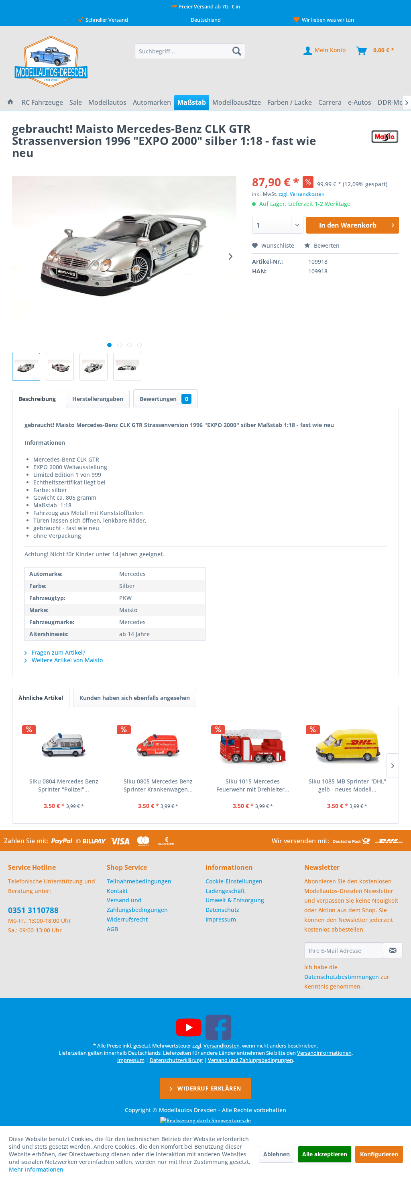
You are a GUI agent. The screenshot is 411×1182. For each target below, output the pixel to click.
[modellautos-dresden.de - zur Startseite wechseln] (51, 61)
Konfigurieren (379, 1154)
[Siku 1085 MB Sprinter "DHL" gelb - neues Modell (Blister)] (347, 745)
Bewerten (326, 245)
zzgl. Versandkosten (302, 194)
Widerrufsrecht (127, 919)
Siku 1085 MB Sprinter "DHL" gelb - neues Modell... (347, 785)
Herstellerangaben (97, 399)
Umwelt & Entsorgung (235, 900)
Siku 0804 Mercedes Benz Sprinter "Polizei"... (63, 785)
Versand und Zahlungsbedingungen (137, 904)
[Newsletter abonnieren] (393, 950)
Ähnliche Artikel (40, 698)
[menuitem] (190, 51)
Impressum (221, 919)
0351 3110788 (33, 910)
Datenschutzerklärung (176, 1060)
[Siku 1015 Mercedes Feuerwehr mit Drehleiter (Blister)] (253, 745)
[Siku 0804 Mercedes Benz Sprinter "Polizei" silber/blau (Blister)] (63, 745)
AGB (112, 929)
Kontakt (117, 891)
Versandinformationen (324, 1052)
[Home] (10, 102)
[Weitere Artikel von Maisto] (385, 136)
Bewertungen (164, 399)
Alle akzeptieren (324, 1154)
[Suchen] (236, 51)
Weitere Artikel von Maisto (66, 660)
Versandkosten (221, 1045)
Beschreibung (37, 399)
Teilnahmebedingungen (139, 881)
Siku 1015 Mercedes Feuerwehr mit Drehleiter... (252, 785)
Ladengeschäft (225, 891)
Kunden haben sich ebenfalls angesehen (134, 698)
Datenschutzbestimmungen (341, 977)
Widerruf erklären (208, 1088)
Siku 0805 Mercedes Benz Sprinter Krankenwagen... (158, 785)
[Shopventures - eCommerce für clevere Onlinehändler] (205, 1120)
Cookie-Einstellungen (234, 881)
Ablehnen (276, 1154)
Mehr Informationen (36, 1169)
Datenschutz (222, 909)
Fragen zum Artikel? (57, 652)
